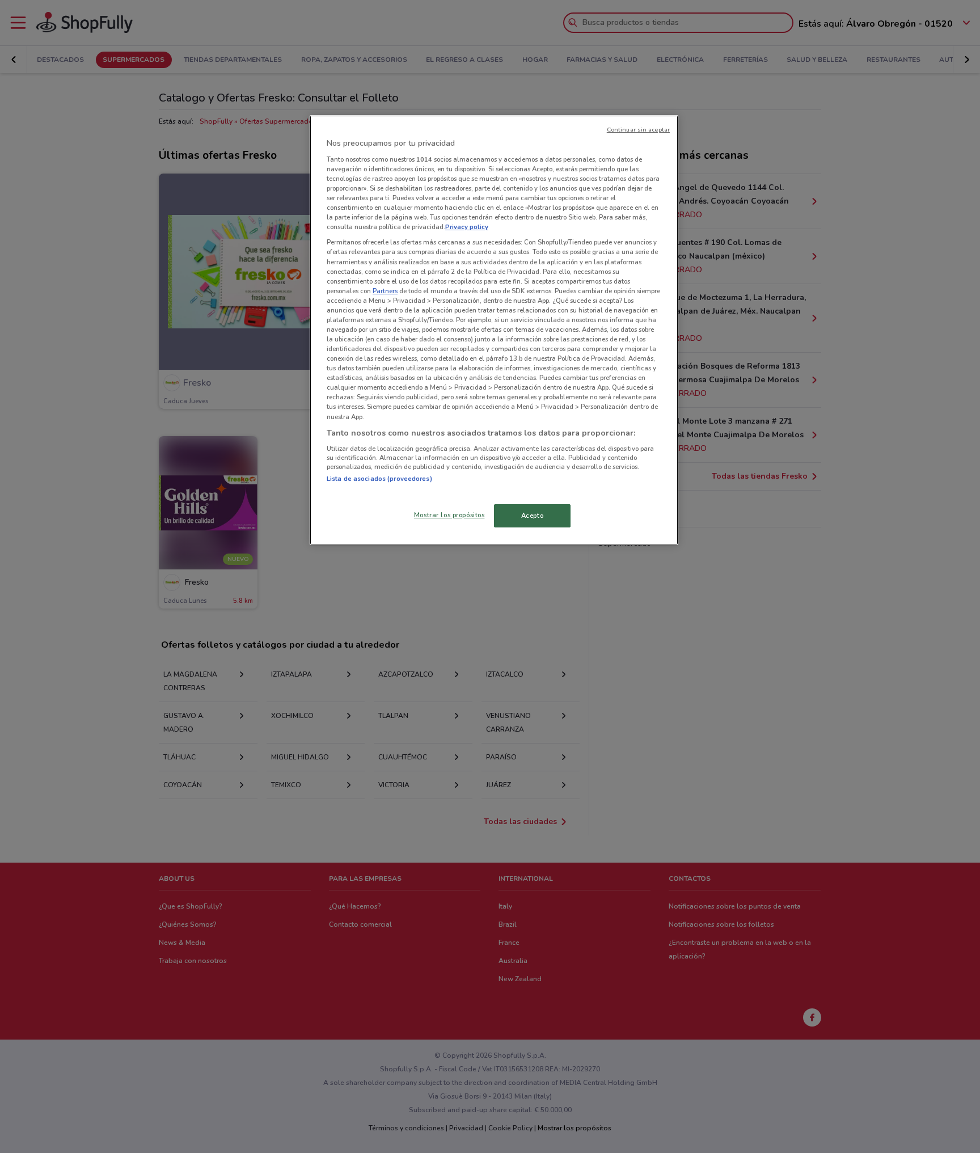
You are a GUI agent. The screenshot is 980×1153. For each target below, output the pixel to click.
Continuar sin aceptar (638, 129)
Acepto (532, 515)
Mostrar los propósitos (449, 515)
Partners (385, 290)
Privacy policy (466, 226)
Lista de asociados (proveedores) (379, 478)
